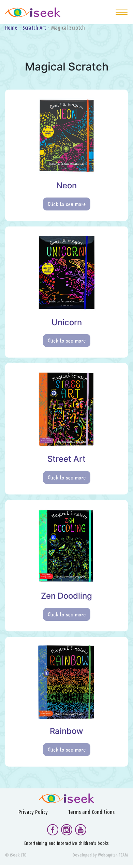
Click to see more (67, 204)
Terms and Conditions (91, 812)
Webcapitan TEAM (113, 855)
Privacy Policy (33, 812)
